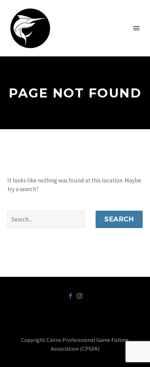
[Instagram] (79, 296)
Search (119, 219)
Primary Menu (136, 28)
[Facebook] (70, 296)
